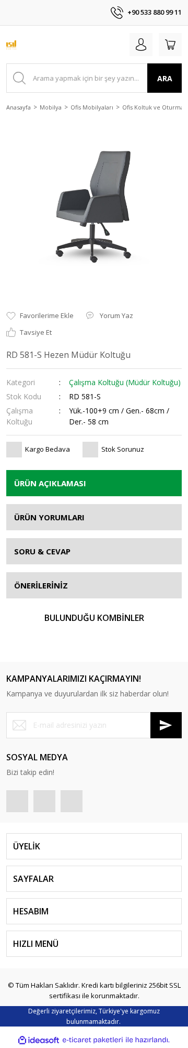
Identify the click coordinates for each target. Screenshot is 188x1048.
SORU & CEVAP (42, 551)
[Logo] (11, 44)
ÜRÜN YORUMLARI (49, 517)
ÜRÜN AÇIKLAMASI (50, 483)
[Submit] (166, 725)
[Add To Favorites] (40, 316)
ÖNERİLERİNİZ (41, 585)
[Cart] (170, 44)
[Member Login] (141, 44)
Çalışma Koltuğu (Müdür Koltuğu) (125, 382)
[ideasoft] (39, 1040)
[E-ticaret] (92, 1040)
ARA (164, 78)
